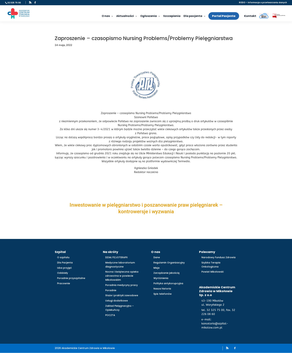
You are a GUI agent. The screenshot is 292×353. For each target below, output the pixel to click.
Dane (156, 257)
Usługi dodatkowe (116, 300)
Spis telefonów (162, 294)
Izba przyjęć (64, 268)
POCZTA (110, 315)
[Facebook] (35, 2)
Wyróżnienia (160, 278)
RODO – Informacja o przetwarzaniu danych (263, 3)
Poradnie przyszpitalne (71, 278)
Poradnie (110, 290)
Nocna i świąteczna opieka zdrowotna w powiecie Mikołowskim (121, 276)
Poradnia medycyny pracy (121, 285)
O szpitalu (63, 257)
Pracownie (63, 283)
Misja (156, 268)
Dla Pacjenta (65, 262)
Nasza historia (162, 288)
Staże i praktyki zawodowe (121, 295)
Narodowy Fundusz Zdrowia (218, 257)
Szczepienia (171, 16)
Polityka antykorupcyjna (168, 283)
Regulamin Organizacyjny (169, 262)
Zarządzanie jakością (166, 273)
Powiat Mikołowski (212, 271)
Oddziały (62, 273)
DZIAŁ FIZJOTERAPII (116, 257)
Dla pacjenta (193, 16)
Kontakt (250, 16)
